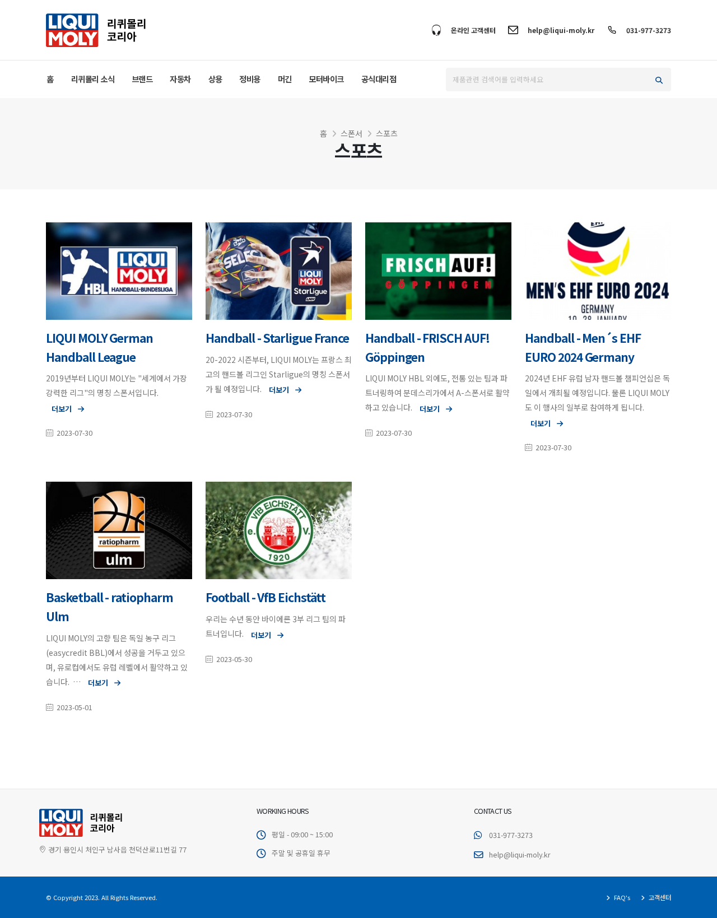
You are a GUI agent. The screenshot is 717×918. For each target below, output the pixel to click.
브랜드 (142, 79)
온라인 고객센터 (473, 30)
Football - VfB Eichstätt (265, 597)
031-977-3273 (648, 30)
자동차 (180, 79)
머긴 (285, 79)
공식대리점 (379, 79)
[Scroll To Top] (697, 905)
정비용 (249, 79)
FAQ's (621, 897)
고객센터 (659, 897)
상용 (215, 79)
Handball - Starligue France (277, 337)
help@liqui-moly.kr (561, 30)
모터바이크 (326, 79)
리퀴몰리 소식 (93, 79)
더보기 (62, 408)
